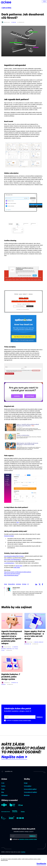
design (5, 584)
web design (18, 584)
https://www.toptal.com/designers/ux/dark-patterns (17, 572)
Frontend (9, 648)
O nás (2, 783)
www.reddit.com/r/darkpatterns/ (12, 559)
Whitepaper (4, 795)
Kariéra (3, 786)
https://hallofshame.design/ (11, 575)
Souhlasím (41, 863)
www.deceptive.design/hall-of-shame (14, 556)
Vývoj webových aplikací (30, 792)
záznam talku (18, 565)
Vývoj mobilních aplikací (30, 789)
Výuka (16, 648)
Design (14, 22)
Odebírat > (39, 717)
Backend (3, 648)
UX (28, 584)
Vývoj (3, 650)
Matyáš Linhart (16, 587)
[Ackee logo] (6, 2)
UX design (24, 584)
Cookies (23, 852)
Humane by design (9, 536)
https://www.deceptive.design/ (12, 573)
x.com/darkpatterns (9, 563)
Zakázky (3, 684)
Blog (2, 792)
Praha (3, 789)
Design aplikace (11, 584)
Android (16, 646)
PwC (18, 522)
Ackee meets (16, 567)
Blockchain (27, 795)
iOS (13, 648)
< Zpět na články (6, 7)
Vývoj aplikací (27, 786)
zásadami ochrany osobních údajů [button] (22, 720)
